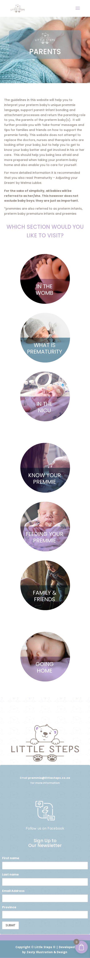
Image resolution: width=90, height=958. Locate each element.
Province (9, 907)
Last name (10, 874)
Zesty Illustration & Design (47, 952)
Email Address (13, 891)
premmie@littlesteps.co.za (49, 778)
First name (10, 858)
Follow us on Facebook (45, 828)
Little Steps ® (45, 947)
